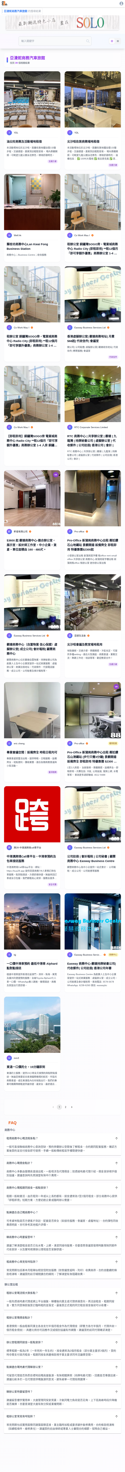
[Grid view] (112, 41)
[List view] (117, 41)
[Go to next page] (71, 1107)
